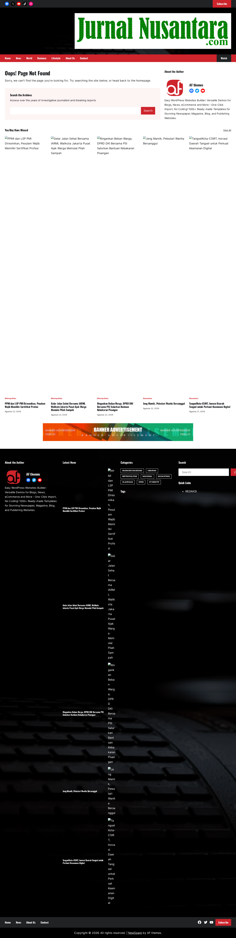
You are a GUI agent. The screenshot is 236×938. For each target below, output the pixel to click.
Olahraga (127, 482)
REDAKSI (191, 491)
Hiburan (152, 471)
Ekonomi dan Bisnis (132, 471)
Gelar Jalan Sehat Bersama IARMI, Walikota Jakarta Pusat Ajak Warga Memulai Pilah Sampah (68, 406)
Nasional (147, 476)
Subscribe (223, 922)
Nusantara (147, 398)
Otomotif (154, 482)
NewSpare (135, 933)
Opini (141, 482)
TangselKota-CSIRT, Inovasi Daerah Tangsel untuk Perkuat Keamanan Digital (209, 405)
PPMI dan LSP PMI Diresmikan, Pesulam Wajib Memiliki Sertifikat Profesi (25, 405)
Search (148, 110)
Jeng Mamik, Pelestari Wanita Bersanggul (164, 403)
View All (227, 130)
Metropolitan (10, 398)
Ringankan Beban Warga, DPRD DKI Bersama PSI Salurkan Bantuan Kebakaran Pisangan (115, 406)
